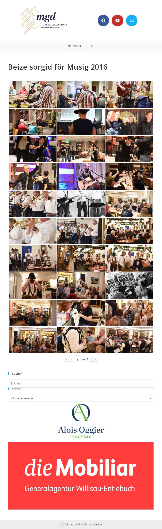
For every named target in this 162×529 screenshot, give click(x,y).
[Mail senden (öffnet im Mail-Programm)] (131, 20)
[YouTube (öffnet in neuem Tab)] (117, 20)
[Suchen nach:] (92, 46)
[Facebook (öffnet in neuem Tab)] (103, 20)
